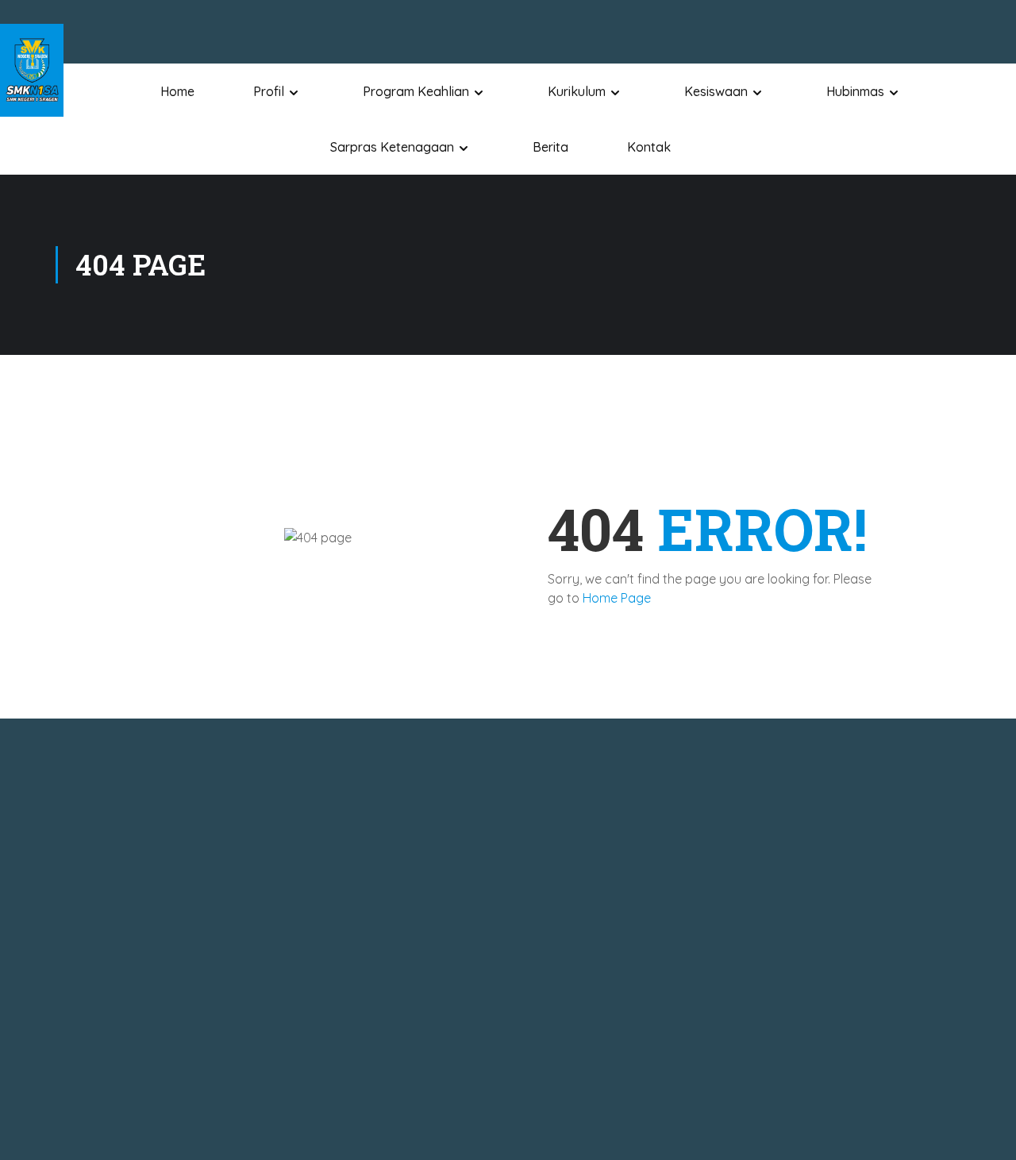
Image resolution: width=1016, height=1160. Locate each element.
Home (177, 91)
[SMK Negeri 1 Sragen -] (32, 70)
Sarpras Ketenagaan (392, 147)
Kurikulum (577, 91)
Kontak (649, 147)
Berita (550, 147)
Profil (268, 91)
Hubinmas (855, 91)
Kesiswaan (716, 91)
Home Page (617, 598)
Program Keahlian (416, 91)
